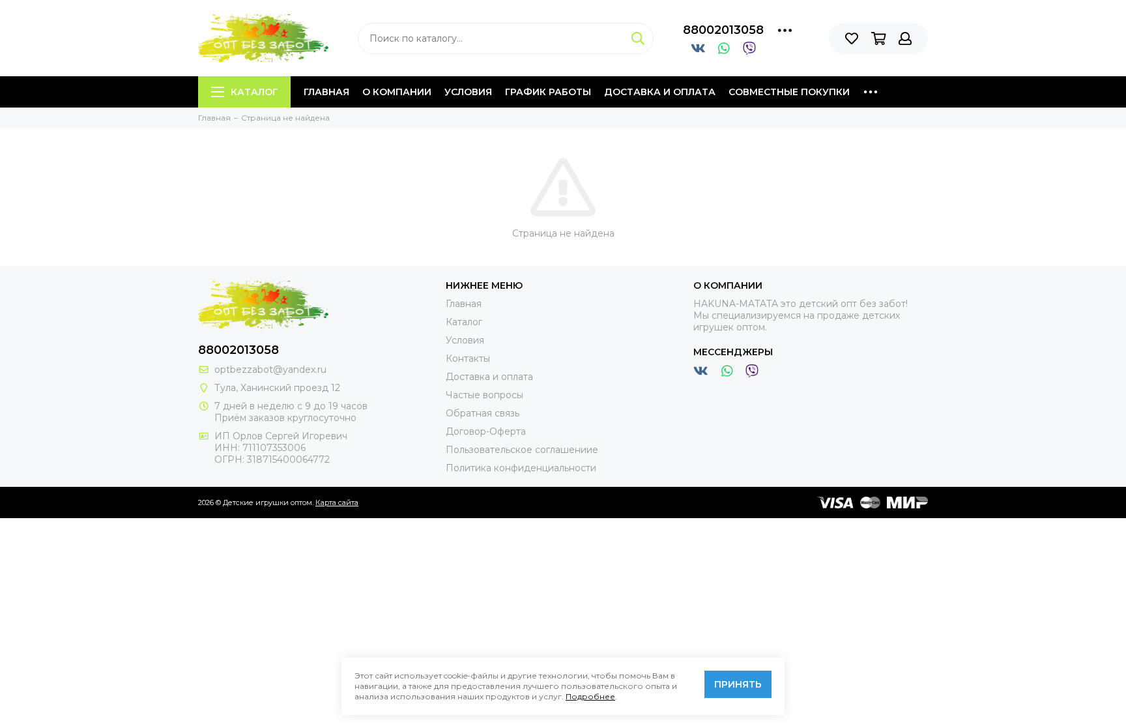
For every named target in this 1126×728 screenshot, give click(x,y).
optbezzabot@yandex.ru (270, 369)
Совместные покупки (789, 92)
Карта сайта (336, 502)
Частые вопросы (484, 395)
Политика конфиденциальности (521, 468)
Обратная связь (482, 413)
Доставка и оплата (659, 92)
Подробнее (590, 696)
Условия (468, 92)
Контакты (468, 358)
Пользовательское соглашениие (522, 450)
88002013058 (723, 30)
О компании (396, 92)
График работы (548, 92)
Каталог (254, 92)
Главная (326, 92)
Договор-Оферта (486, 431)
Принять (738, 684)
